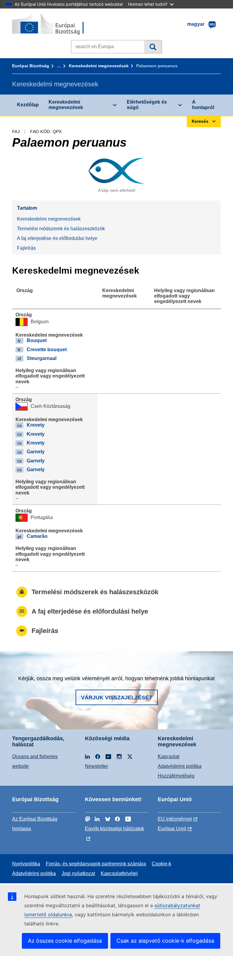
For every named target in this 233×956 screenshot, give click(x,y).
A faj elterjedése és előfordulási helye (57, 238)
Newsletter (96, 766)
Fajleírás (26, 248)
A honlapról (203, 104)
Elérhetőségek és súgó (147, 104)
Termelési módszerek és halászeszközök (61, 228)
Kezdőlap (28, 104)
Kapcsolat (168, 756)
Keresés (152, 46)
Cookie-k (161, 863)
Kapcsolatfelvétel (119, 873)
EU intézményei (175, 818)
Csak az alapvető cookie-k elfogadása (165, 941)
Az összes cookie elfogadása (65, 941)
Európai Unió (172, 828)
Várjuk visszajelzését (116, 698)
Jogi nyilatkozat (78, 873)
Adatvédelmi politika (179, 766)
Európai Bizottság (30, 65)
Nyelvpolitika (26, 863)
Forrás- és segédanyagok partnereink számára (96, 863)
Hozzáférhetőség (176, 775)
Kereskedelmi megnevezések (99, 65)
